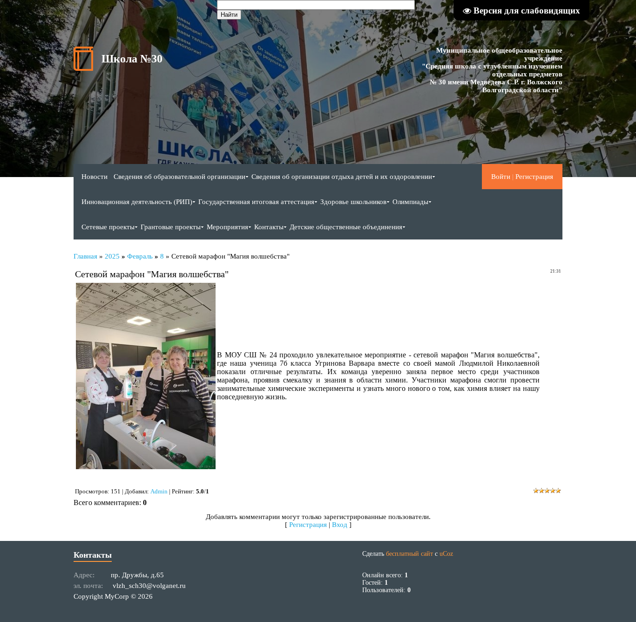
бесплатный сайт (409, 553)
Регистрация (534, 176)
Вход (339, 524)
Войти (500, 176)
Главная (85, 256)
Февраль (140, 256)
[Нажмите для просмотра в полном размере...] (146, 467)
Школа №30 (131, 59)
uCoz (446, 553)
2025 (112, 256)
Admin (159, 491)
